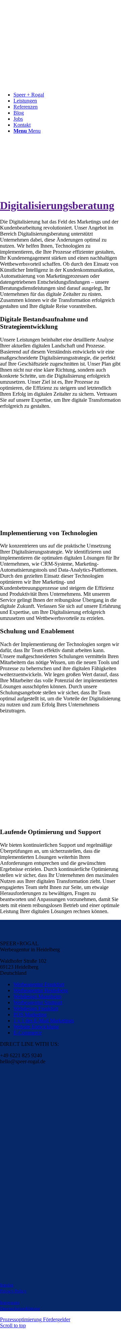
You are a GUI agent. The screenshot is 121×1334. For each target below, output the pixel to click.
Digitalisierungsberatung (57, 205)
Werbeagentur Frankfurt (38, 984)
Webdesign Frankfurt (35, 1008)
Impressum (9, 1302)
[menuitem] (67, 95)
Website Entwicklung (36, 1026)
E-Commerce (27, 1032)
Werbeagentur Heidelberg (40, 990)
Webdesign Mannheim (37, 996)
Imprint (6, 1284)
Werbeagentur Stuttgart (37, 1002)
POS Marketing (30, 1014)
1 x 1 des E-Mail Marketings (43, 1020)
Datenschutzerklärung (20, 1308)
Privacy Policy (13, 1290)
